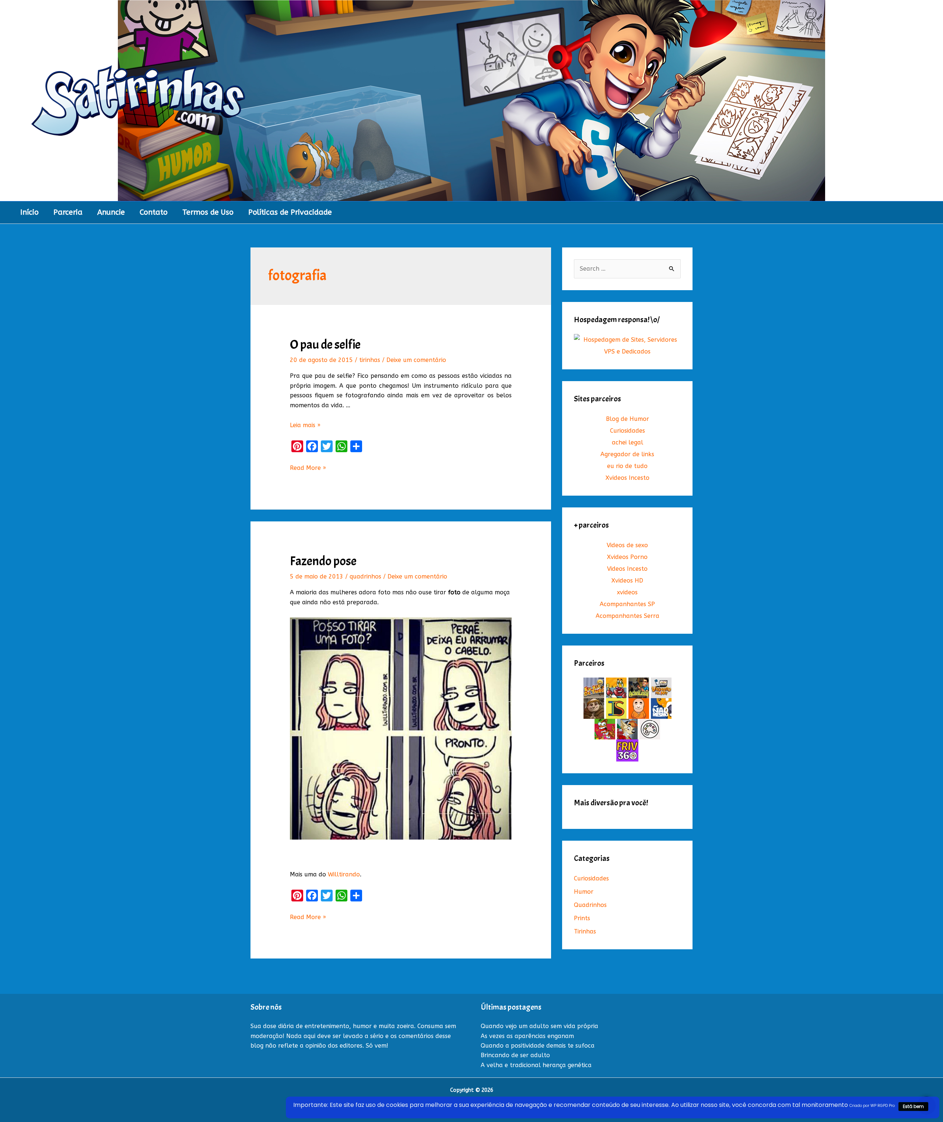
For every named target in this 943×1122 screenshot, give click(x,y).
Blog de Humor (627, 418)
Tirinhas (585, 931)
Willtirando (344, 874)
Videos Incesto (627, 568)
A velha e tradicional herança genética (536, 1065)
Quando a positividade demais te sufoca (538, 1045)
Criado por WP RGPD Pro (872, 1105)
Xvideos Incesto (627, 477)
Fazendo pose (323, 561)
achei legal (627, 442)
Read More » (308, 468)
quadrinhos (365, 576)
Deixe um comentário (416, 359)
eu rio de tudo (627, 465)
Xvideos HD (627, 580)
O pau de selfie (325, 344)
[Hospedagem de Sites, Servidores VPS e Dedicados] (627, 345)
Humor (583, 891)
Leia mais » (305, 425)
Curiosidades (627, 430)
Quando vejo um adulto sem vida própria (539, 1026)
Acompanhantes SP (627, 604)
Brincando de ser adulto (515, 1055)
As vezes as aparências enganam (527, 1036)
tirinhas (369, 359)
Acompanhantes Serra (627, 615)
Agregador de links (627, 454)
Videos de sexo (627, 545)
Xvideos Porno (627, 556)
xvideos (627, 592)
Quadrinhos (590, 904)
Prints (582, 918)
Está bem (913, 1106)
